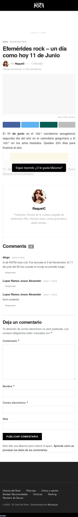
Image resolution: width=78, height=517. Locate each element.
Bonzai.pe (53, 504)
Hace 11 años (50, 280)
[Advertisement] (39, 19)
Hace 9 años (18, 257)
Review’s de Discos (13, 497)
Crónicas (37, 494)
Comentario (11, 341)
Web (5, 419)
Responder (10, 272)
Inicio (5, 41)
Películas (31, 490)
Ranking (52, 494)
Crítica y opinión (49, 490)
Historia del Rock (12, 490)
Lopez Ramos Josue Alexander (22, 281)
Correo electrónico (15, 402)
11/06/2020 (37, 63)
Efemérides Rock (18, 41)
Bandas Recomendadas (15, 494)
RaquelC (19, 63)
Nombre (9, 386)
